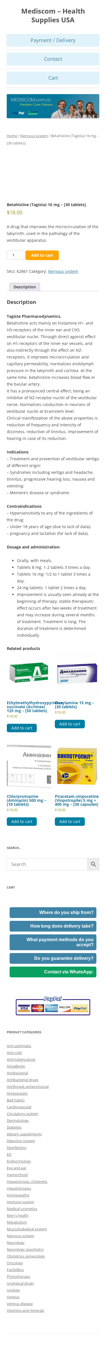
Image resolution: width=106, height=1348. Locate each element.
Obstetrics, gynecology (26, 1256)
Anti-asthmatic (19, 1045)
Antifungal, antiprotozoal (28, 1086)
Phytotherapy (18, 1276)
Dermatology (18, 1120)
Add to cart (42, 255)
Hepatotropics (19, 1188)
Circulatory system (22, 1113)
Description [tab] (25, 287)
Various (13, 1296)
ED (9, 1154)
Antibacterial (17, 1072)
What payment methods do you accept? (60, 942)
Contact (53, 58)
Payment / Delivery (53, 40)
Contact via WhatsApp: (69, 971)
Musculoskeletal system (27, 1229)
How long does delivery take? (62, 926)
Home (12, 135)
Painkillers (15, 1269)
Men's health (18, 1215)
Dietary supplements (24, 1134)
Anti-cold (14, 1052)
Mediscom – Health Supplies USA (53, 15)
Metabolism (17, 1222)
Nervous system (34, 135)
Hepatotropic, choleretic (27, 1181)
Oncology (15, 1262)
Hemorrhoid (17, 1174)
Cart (53, 77)
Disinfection (17, 1147)
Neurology (16, 1242)
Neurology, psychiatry (25, 1249)
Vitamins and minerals (25, 1310)
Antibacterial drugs (22, 1079)
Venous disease (20, 1303)
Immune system (20, 1201)
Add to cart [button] (21, 728)
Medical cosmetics (22, 1208)
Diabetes (14, 1127)
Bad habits (16, 1100)
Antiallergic (16, 1066)
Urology (13, 1290)
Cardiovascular (19, 1106)
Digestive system (21, 1140)
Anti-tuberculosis (21, 1059)
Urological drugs (20, 1283)
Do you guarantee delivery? (64, 958)
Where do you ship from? (66, 912)
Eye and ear (16, 1167)
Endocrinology (19, 1161)
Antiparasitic (17, 1093)
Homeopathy (18, 1195)
